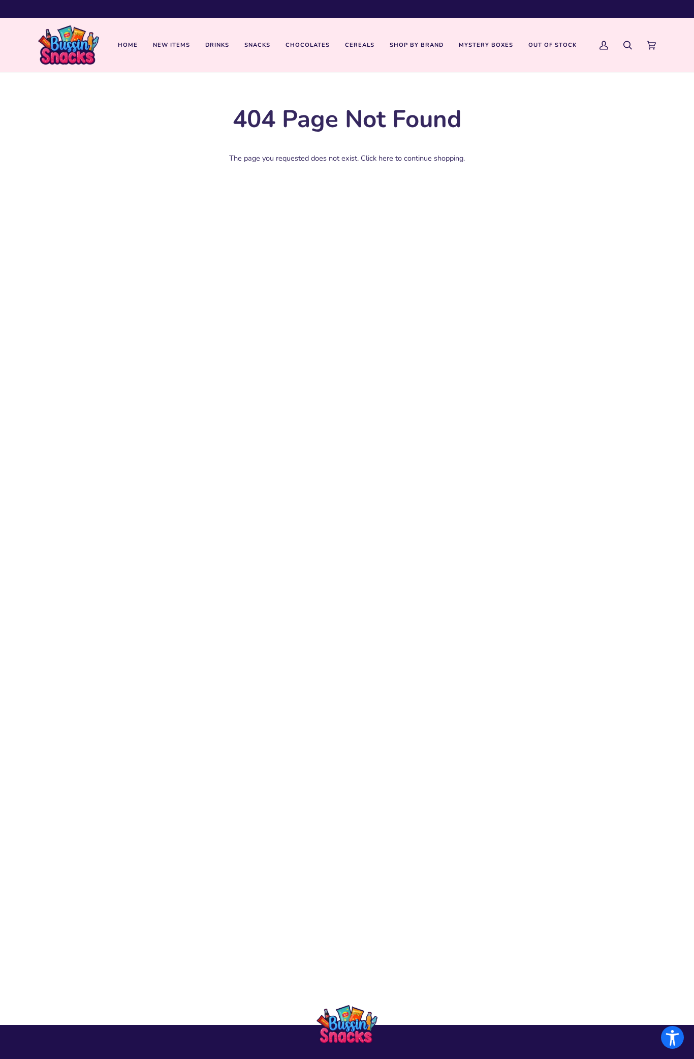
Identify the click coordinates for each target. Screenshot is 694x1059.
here (385, 158)
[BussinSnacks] (68, 45)
